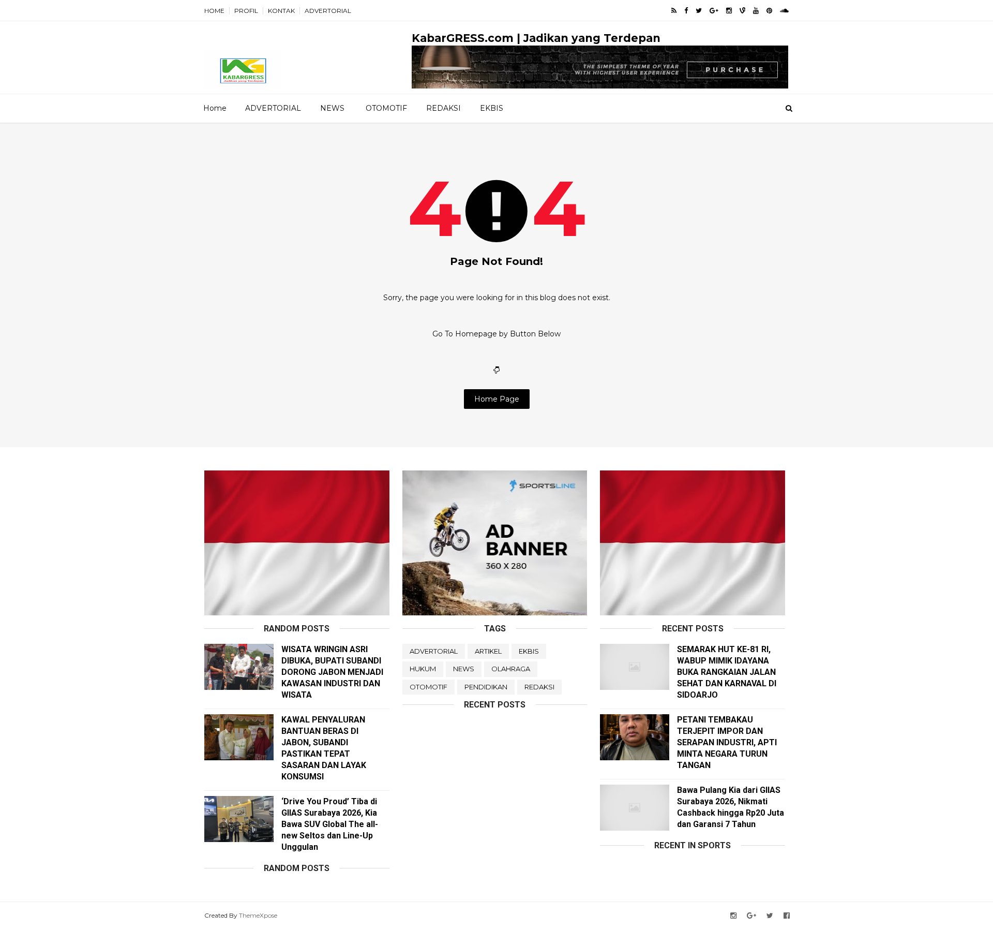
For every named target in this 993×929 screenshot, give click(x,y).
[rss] (673, 10)
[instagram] (729, 10)
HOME (214, 10)
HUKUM (423, 669)
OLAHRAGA (510, 669)
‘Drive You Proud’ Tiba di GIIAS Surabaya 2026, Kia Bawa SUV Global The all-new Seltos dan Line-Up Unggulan (329, 824)
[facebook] (686, 10)
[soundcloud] (784, 10)
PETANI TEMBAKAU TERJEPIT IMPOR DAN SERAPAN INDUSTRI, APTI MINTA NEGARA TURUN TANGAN (727, 742)
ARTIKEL (488, 651)
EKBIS (491, 108)
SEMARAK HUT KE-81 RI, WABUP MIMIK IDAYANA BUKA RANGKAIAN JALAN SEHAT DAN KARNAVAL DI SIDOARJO (726, 672)
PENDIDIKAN (485, 687)
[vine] (742, 10)
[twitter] (699, 10)
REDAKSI (443, 108)
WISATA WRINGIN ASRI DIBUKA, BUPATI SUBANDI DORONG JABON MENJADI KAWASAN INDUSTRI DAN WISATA (332, 672)
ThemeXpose (258, 915)
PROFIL (246, 10)
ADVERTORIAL (328, 10)
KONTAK (281, 10)
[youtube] (756, 10)
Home (215, 108)
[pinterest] (769, 10)
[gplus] (714, 10)
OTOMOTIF (386, 108)
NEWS (332, 108)
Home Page (496, 399)
